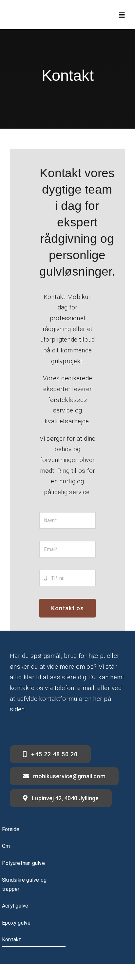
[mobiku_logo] (37, 12)
